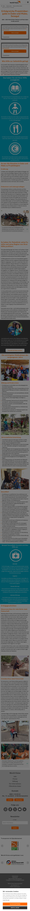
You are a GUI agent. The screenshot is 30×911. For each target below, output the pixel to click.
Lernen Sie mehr (6, 900)
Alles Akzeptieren (15, 904)
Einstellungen (15, 907)
